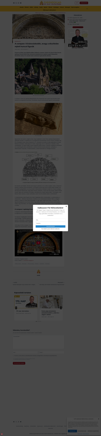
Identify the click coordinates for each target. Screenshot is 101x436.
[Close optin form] (66, 206)
